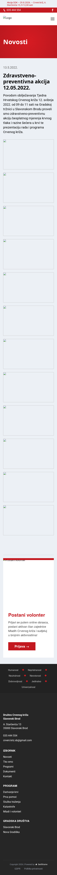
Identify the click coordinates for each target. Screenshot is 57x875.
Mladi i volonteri (12, 811)
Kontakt (7, 776)
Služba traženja (12, 801)
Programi (8, 766)
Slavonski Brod (11, 827)
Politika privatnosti (33, 868)
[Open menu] (52, 19)
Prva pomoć (10, 796)
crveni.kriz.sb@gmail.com (17, 740)
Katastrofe (9, 806)
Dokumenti (9, 771)
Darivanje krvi (10, 792)
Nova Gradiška (11, 832)
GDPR (17, 868)
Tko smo (8, 761)
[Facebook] (52, 10)
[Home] (7, 19)
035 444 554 (10, 735)
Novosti (7, 756)
